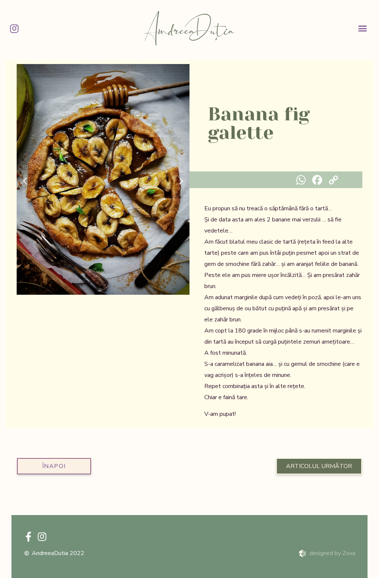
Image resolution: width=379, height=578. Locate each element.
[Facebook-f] (28, 536)
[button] (363, 28)
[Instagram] (14, 28)
